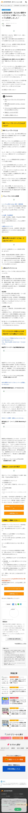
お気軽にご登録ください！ (11, 115)
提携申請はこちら (14, 513)
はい (18, 809)
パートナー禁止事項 (6, 796)
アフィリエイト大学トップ (7, 5)
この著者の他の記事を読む (14, 639)
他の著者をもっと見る (20, 643)
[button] (3, 781)
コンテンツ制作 (18, 738)
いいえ (10, 809)
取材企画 (6, 9)
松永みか (8, 25)
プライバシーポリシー (19, 796)
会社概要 (3, 794)
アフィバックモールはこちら (14, 588)
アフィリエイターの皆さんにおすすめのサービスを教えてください (15, 108)
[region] (14, 738)
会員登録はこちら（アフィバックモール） (14, 507)
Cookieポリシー (6, 804)
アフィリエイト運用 (6, 738)
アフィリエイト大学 (18, 2)
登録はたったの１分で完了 (11, 112)
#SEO (13, 748)
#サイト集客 (20, 748)
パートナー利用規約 (19, 794)
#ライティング (5, 748)
